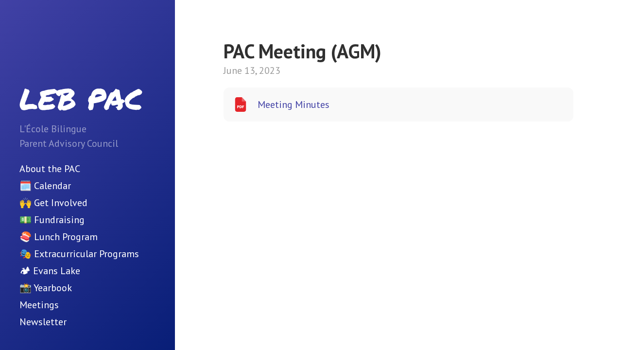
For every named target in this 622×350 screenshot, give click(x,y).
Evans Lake (56, 270)
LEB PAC (81, 98)
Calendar (52, 185)
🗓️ (25, 185)
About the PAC (49, 168)
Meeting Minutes (293, 104)
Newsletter (43, 321)
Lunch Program (66, 236)
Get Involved (60, 202)
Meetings (39, 304)
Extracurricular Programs (86, 253)
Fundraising (59, 219)
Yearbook (53, 287)
